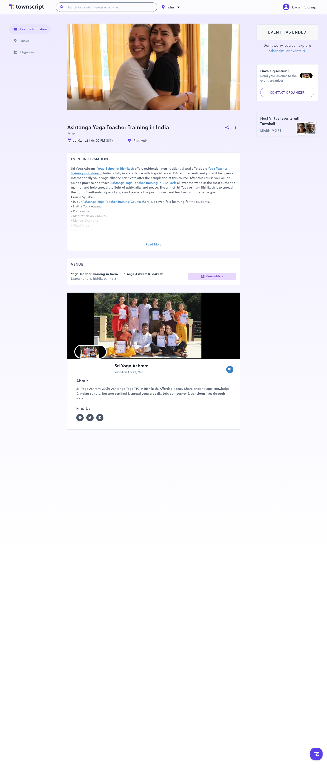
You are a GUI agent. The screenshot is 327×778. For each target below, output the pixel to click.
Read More (153, 244)
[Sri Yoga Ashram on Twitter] (91, 417)
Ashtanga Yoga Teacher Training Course (112, 201)
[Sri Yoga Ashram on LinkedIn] (101, 417)
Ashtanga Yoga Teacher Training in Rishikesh (143, 183)
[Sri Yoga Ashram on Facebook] (81, 417)
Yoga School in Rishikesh (115, 168)
